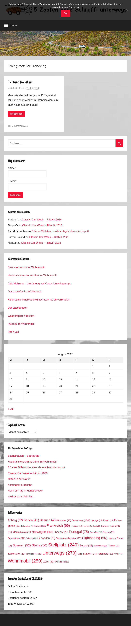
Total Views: (15, 603)
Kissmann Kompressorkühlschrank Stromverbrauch (38, 299)
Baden (31, 520)
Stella (39, 545)
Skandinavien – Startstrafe (23, 455)
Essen (108, 520)
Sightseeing (94, 538)
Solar (112, 538)
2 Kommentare (20, 125)
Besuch (48, 520)
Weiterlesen (16, 113)
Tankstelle (16, 553)
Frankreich (58, 525)
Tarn (30, 554)
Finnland (40, 526)
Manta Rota (22, 532)
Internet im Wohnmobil (21, 323)
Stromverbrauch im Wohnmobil (26, 267)
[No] (127, 10)
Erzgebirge (95, 520)
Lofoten (107, 526)
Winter (118, 554)
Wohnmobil (25, 560)
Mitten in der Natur (19, 479)
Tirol (38, 554)
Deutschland (80, 520)
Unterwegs (59, 552)
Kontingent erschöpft (20, 484)
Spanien (22, 545)
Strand (86, 545)
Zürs (48, 561)
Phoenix (61, 532)
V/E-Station (87, 553)
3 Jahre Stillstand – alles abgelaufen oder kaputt (60, 231)
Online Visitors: (17, 586)
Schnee (31, 538)
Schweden (46, 538)
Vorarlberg (105, 553)
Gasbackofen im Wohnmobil (24, 291)
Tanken (113, 546)
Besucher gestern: (19, 597)
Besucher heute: (18, 592)
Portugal (79, 532)
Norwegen (42, 532)
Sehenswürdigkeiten (68, 538)
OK (65, 13)
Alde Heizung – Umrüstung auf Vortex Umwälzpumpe (39, 283)
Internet (87, 526)
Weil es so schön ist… (21, 496)
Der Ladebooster (17, 307)
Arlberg (15, 520)
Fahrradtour (27, 526)
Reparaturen (16, 538)
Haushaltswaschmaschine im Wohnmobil (32, 275)
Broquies (64, 520)
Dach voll (13, 331)
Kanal (96, 526)
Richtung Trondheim (20, 82)
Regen (108, 532)
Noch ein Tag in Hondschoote (25, 490)
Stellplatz (63, 544)
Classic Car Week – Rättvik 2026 (42, 219)
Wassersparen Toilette (21, 315)
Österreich (62, 562)
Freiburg (76, 526)
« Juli (11, 408)
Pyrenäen (96, 532)
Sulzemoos (101, 546)
